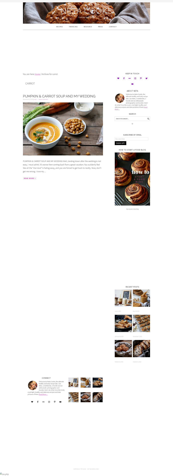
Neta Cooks (86, 11)
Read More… (43, 394)
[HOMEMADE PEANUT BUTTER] (141, 299)
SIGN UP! (120, 143)
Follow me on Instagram (134, 128)
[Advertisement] (86, 51)
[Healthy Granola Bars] (141, 324)
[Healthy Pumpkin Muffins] (123, 349)
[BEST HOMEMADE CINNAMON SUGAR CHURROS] (123, 324)
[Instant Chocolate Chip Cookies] (141, 349)
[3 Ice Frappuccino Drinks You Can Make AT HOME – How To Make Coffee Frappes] (123, 299)
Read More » (30, 178)
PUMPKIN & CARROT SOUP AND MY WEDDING (59, 96)
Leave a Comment (43, 99)
